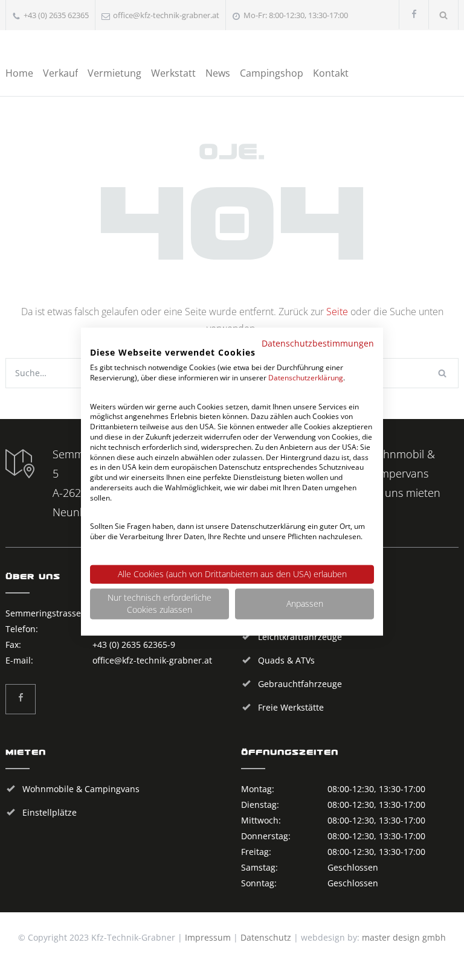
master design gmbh (404, 937)
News (217, 73)
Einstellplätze (49, 812)
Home (19, 73)
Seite (337, 311)
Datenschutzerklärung (305, 378)
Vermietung (114, 73)
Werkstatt (173, 73)
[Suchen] (444, 15)
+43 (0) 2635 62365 (56, 15)
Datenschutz (265, 937)
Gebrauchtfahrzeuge (300, 683)
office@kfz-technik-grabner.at (166, 15)
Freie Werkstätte (291, 707)
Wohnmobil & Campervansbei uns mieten (403, 473)
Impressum (208, 937)
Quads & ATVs (286, 660)
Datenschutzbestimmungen (318, 342)
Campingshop (271, 73)
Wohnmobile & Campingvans (81, 789)
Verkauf (60, 73)
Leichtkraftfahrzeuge (300, 636)
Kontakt (331, 73)
